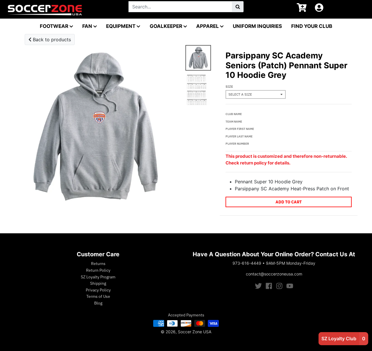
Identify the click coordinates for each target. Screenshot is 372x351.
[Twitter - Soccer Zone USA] (258, 285)
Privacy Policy (98, 290)
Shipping (98, 283)
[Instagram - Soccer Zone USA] (279, 285)
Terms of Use (98, 296)
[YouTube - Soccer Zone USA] (289, 285)
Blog (98, 303)
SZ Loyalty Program (98, 277)
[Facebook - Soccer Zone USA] (268, 285)
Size (229, 87)
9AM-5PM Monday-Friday (290, 263)
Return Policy (98, 270)
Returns (98, 263)
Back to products (51, 39)
